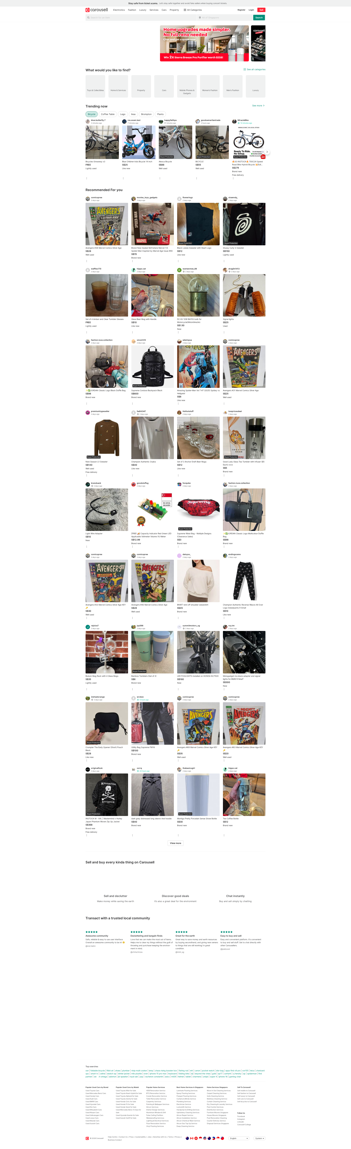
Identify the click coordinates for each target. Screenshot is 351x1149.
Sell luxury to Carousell (246, 1096)
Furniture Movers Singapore (217, 1112)
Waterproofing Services (155, 1118)
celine (102, 1073)
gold (214, 1073)
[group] (175, 43)
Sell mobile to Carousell (246, 1091)
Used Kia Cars (91, 1107)
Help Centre (112, 1137)
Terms (170, 1137)
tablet (188, 1076)
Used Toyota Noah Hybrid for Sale (129, 1093)
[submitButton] (259, 17)
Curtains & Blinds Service (186, 1099)
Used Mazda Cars (92, 1121)
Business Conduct (115, 1140)
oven (146, 1073)
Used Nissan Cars (92, 1112)
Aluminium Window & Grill (156, 1112)
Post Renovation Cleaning (217, 1118)
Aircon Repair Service (185, 1115)
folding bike (184, 1073)
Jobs (149, 1137)
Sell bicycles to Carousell (247, 1101)
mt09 (173, 1076)
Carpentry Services (153, 1101)
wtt (191, 1070)
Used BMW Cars (92, 1101)
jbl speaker (123, 1076)
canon (197, 1070)
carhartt (227, 1073)
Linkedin (240, 1122)
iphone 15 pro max (158, 1073)
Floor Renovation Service (156, 1123)
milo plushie (136, 1073)
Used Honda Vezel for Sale (126, 1107)
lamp (151, 1070)
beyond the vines (202, 1073)
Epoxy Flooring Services (186, 1093)
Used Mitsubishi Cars (94, 1110)
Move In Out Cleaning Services (219, 1091)
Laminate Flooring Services (187, 1091)
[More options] (87, 178)
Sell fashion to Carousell (246, 1093)
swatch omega (100, 1076)
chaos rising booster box (166, 1070)
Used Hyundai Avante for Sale (127, 1115)
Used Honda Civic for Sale (126, 1101)
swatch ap (111, 1073)
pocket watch (208, 1070)
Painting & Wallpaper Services (157, 1104)
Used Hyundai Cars (93, 1104)
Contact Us (123, 1137)
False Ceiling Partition (154, 1115)
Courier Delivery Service (216, 1121)
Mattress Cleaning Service (217, 1099)
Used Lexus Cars (92, 1118)
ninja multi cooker (139, 1070)
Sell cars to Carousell (245, 1099)
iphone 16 (223, 1076)
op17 (220, 1073)
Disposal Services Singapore (218, 1123)
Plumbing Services (184, 1101)
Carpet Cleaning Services (217, 1093)
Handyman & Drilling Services (188, 1110)
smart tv (94, 1073)
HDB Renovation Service (155, 1091)
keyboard (172, 1073)
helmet (181, 1076)
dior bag (220, 1070)
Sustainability (140, 1137)
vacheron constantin (154, 1076)
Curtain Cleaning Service (216, 1101)
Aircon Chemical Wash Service (188, 1121)
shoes (117, 1070)
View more (175, 843)
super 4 (213, 1076)
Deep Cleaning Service (185, 1126)
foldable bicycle (97, 1070)
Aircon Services (152, 1107)
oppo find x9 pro (232, 1070)
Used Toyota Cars (92, 1091)
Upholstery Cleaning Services (188, 1112)
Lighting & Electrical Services (157, 1121)
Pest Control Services (215, 1107)
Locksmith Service (184, 1107)
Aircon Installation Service (187, 1118)
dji (192, 1073)
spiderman (252, 1073)
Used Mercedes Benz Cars (96, 1093)
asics (167, 1076)
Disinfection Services (215, 1110)
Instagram (241, 1119)
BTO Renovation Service (155, 1093)
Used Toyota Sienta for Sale (126, 1099)
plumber (126, 1070)
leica (252, 1070)
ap (244, 1073)
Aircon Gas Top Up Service (187, 1123)
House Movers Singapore (216, 1115)
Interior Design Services (155, 1110)
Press (131, 1137)
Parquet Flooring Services (186, 1096)
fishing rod (183, 1070)
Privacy (178, 1137)
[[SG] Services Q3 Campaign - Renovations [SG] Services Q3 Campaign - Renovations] (204, 43)
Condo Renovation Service (156, 1096)
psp (141, 1076)
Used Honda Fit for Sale (125, 1104)
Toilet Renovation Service (156, 1099)
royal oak (134, 1076)
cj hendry (237, 1073)
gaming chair (235, 1076)
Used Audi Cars (91, 1099)
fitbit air (110, 1070)
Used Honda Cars (92, 1096)
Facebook (241, 1116)
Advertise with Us (159, 1137)
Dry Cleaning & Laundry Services (219, 1104)
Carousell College (244, 1125)
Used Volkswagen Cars (94, 1115)
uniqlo (205, 1076)
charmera (197, 1076)
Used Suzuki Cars (92, 1123)
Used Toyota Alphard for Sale (127, 1096)
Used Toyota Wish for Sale (126, 1091)
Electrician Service (184, 1104)
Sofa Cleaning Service (215, 1096)
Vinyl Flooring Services (155, 1126)
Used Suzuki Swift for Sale (126, 1118)
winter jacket (124, 1073)
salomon (112, 1076)
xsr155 (245, 1070)
